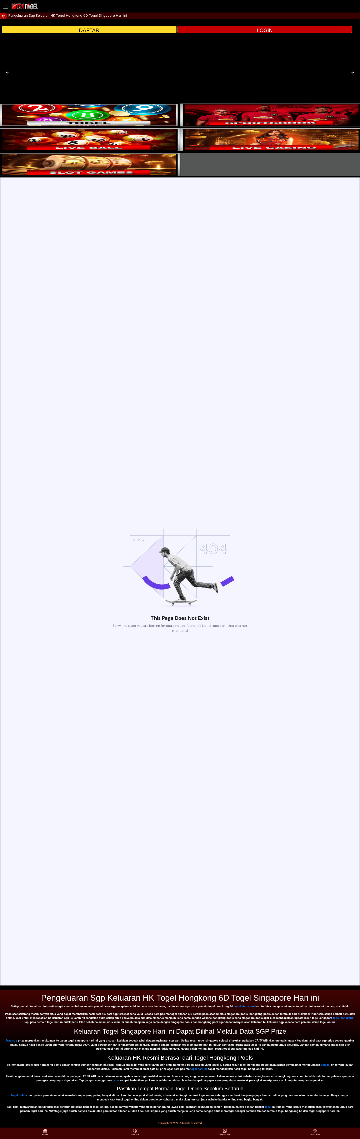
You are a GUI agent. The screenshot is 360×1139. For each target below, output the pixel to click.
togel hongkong (343, 1017)
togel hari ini (198, 1068)
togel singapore (244, 1006)
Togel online (19, 1095)
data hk (325, 1064)
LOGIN (265, 30)
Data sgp (11, 1040)
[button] (7, 72)
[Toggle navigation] (6, 7)
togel (268, 1106)
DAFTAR (89, 30)
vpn (116, 1080)
